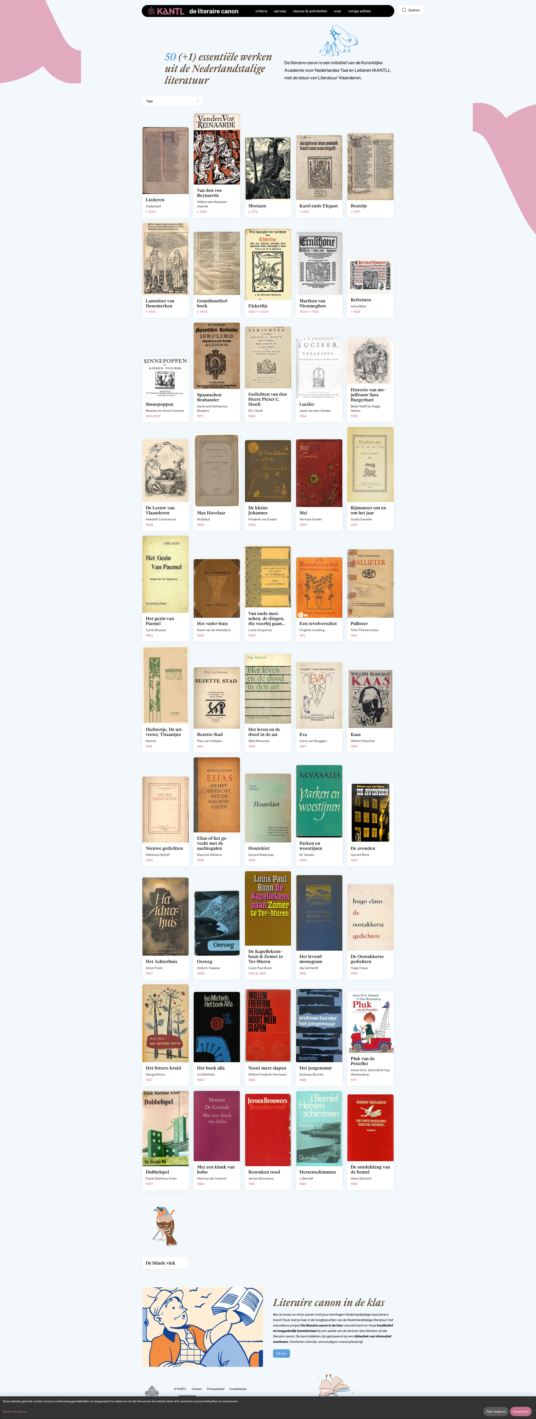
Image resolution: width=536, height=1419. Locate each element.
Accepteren (521, 1411)
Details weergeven (15, 1411)
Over (337, 11)
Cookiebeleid (237, 1389)
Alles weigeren (496, 1411)
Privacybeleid (215, 1389)
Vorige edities (359, 11)
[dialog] (268, 1408)
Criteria (261, 11)
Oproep (280, 11)
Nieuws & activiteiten (310, 11)
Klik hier (281, 1353)
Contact (197, 1389)
